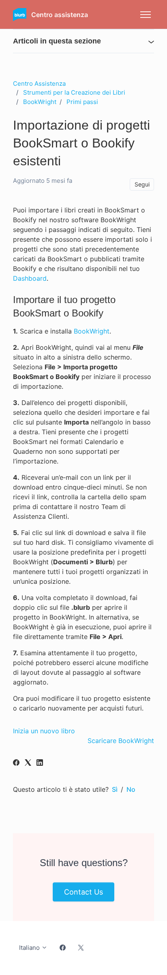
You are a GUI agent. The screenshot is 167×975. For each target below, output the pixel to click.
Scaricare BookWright (121, 741)
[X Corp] (28, 763)
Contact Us (83, 892)
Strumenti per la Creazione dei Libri (74, 92)
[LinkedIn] (39, 763)
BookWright (39, 102)
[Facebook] (16, 763)
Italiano (30, 947)
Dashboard (30, 278)
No (130, 789)
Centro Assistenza (39, 83)
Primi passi (82, 102)
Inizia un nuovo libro (44, 731)
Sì (115, 789)
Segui (142, 184)
